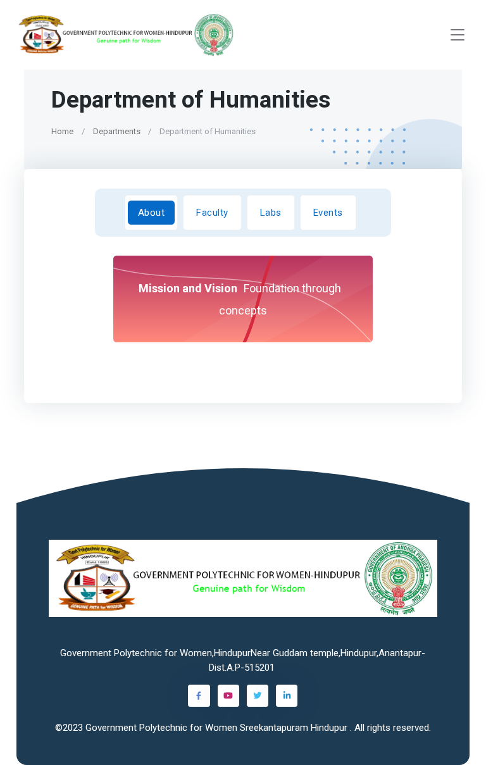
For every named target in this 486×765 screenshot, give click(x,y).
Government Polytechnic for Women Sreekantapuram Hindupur (217, 727)
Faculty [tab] (213, 212)
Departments (116, 131)
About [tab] (151, 212)
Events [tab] (328, 212)
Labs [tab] (271, 212)
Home (62, 131)
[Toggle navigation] (457, 35)
